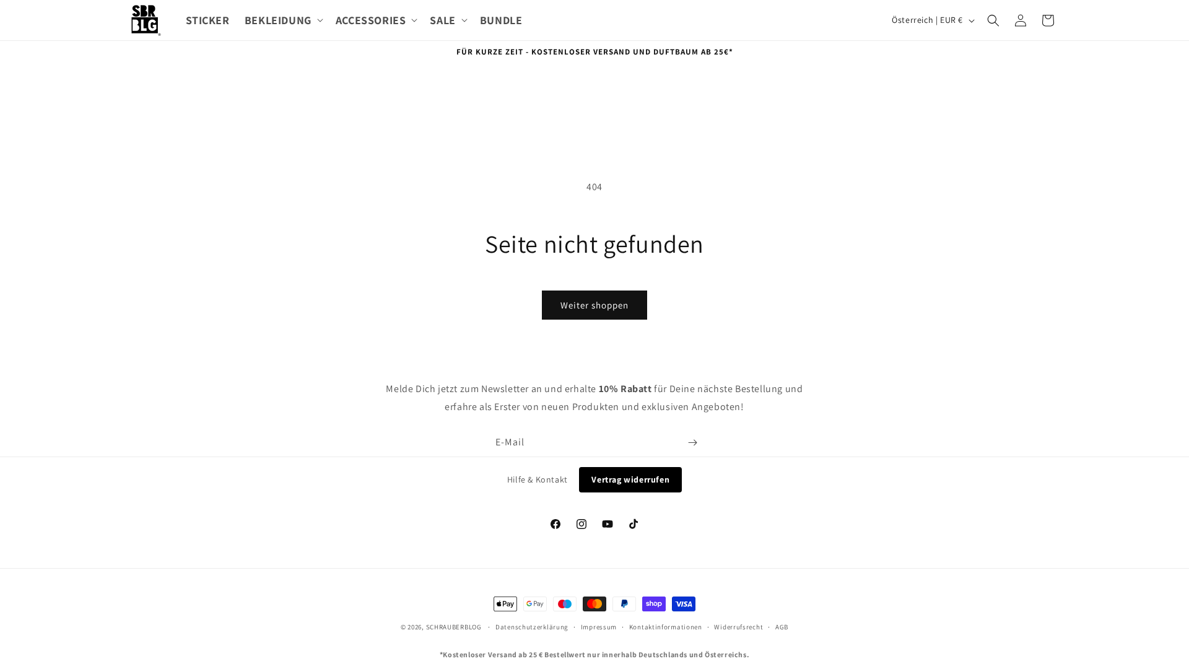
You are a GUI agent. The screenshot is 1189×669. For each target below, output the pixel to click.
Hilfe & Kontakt (537, 479)
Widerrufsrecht (738, 627)
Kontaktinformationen (665, 627)
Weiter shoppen (594, 305)
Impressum (599, 627)
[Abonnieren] (692, 443)
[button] (282, 20)
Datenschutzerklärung (531, 627)
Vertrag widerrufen (630, 479)
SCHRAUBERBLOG (454, 627)
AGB (781, 627)
